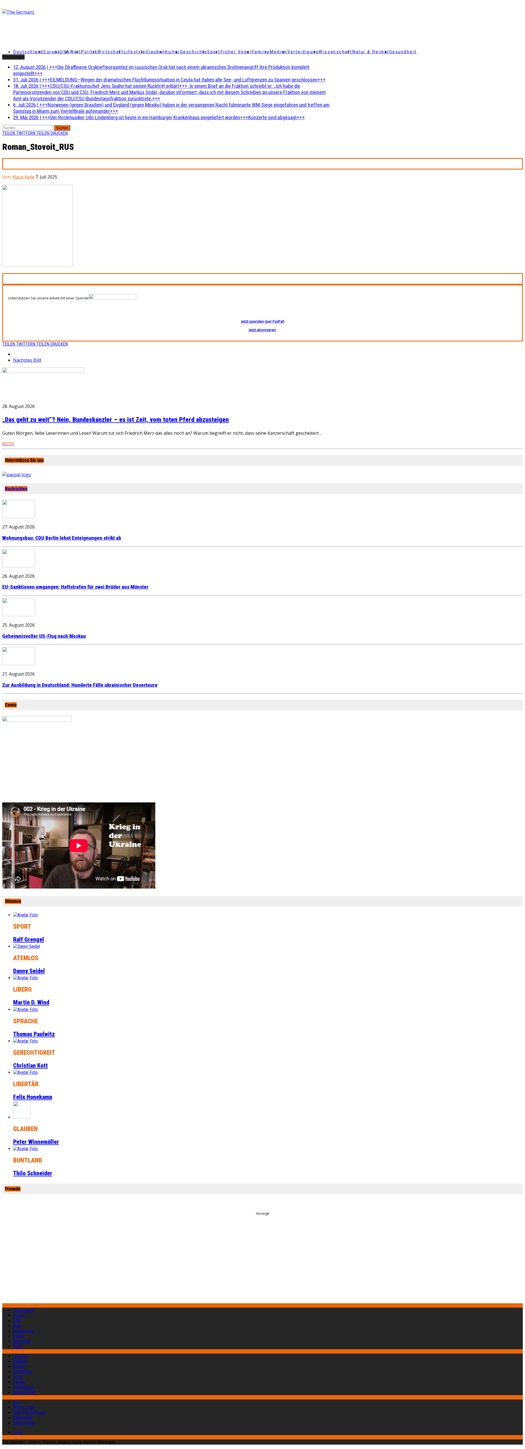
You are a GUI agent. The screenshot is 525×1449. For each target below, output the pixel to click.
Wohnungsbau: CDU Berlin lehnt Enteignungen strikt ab (61, 538)
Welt (75, 51)
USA (17, 1320)
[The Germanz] (88, 12)
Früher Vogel (236, 51)
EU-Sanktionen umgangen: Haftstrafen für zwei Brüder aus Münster (75, 587)
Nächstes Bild (27, 360)
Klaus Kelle (23, 177)
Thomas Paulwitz (34, 1034)
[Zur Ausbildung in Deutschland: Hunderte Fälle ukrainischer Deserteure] (18, 664)
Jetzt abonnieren (262, 329)
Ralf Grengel (28, 939)
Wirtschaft (110, 51)
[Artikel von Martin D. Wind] (25, 977)
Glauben (155, 51)
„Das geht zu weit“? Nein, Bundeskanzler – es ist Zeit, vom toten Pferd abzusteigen (115, 419)
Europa (51, 51)
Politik (89, 51)
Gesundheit (403, 51)
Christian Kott (30, 1065)
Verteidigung (303, 51)
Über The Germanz (29, 1412)
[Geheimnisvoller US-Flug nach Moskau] (18, 615)
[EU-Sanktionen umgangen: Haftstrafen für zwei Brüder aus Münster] (18, 566)
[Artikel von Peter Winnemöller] (22, 1117)
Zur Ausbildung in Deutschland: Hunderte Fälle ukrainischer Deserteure (80, 685)
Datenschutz (24, 1422)
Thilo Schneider (32, 1173)
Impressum (22, 1417)
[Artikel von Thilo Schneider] (25, 1148)
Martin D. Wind (31, 1002)
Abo (16, 1402)
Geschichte (194, 51)
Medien (278, 51)
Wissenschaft (335, 51)
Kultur (172, 51)
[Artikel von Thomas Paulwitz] (25, 1009)
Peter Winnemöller (36, 1141)
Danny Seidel (29, 971)
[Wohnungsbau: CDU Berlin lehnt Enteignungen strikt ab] (18, 516)
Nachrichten (16, 488)
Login (17, 1432)
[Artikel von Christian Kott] (25, 1041)
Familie (261, 51)
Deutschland (28, 51)
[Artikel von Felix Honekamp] (25, 1072)
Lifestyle (135, 51)
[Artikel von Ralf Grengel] (25, 915)
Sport (213, 51)
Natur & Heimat (370, 51)
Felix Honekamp (32, 1097)
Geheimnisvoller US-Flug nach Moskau (44, 636)
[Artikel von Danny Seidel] (26, 946)
